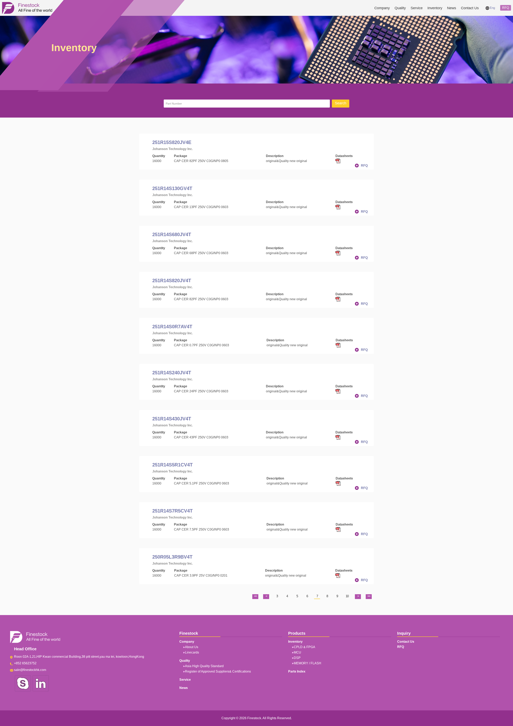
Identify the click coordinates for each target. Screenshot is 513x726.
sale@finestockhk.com (30, 670)
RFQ (505, 7)
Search (340, 103)
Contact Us (470, 8)
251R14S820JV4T (171, 280)
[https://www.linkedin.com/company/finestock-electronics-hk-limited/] (40, 690)
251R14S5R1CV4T (172, 464)
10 (347, 596)
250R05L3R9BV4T (172, 557)
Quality (400, 8)
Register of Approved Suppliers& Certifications (218, 671)
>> (368, 596)
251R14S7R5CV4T (172, 511)
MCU (297, 652)
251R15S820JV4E (171, 142)
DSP (297, 658)
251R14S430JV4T (171, 418)
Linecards (192, 652)
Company (382, 8)
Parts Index (296, 671)
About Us (191, 647)
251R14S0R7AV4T (172, 326)
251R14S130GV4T (172, 188)
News (451, 8)
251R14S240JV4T (171, 372)
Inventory (434, 8)
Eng (492, 7)
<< (255, 596)
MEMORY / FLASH (307, 663)
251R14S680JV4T (171, 234)
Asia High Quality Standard (204, 666)
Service (417, 8)
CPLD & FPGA (304, 647)
